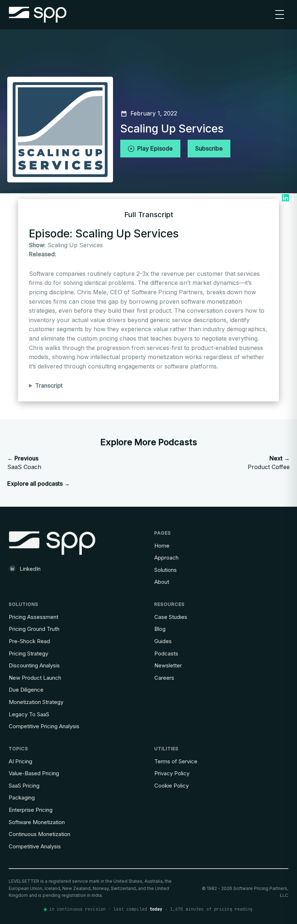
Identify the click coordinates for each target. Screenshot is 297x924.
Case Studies (170, 616)
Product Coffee (269, 463)
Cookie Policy (171, 785)
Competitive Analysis (35, 846)
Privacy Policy (171, 773)
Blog (160, 628)
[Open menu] (279, 14)
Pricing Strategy (28, 653)
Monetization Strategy (36, 702)
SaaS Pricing (24, 785)
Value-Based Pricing (34, 773)
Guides (163, 641)
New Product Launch (35, 677)
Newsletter (168, 665)
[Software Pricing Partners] (38, 15)
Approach (166, 557)
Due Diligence (26, 689)
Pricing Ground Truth (34, 628)
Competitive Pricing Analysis (44, 726)
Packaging (22, 797)
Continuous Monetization (39, 834)
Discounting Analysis (34, 665)
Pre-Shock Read (29, 641)
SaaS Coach (24, 463)
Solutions (165, 569)
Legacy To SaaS (29, 714)
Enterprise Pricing (31, 809)
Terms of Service (175, 761)
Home (162, 545)
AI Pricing (20, 761)
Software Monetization (37, 822)
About (161, 581)
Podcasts (166, 653)
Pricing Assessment (33, 616)
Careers (164, 677)
